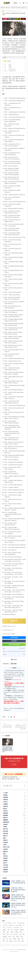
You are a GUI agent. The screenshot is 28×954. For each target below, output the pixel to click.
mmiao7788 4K (11, 925)
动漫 (8, 929)
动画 (11, 929)
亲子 (21, 927)
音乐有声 (14, 7)
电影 (10, 938)
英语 (7, 941)
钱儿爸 (15, 941)
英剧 (3, 941)
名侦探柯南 (22, 929)
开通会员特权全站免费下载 (14, 644)
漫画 (3, 938)
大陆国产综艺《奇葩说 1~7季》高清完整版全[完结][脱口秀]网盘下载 (18, 889)
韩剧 (19, 941)
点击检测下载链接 (14, 637)
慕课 (7, 934)
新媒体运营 (5, 936)
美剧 (22, 938)
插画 (20, 934)
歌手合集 (18, 7)
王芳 (7, 938)
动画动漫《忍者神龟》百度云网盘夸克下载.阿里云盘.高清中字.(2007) (18, 905)
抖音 (11, 934)
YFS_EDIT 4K (9, 927)
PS (23, 925)
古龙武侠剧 (16, 929)
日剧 (13, 936)
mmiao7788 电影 (18, 925)
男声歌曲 (14, 938)
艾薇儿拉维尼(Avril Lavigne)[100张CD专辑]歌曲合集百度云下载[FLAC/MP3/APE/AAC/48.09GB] (7, 749)
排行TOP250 (16, 934)
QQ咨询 (14, 659)
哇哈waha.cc (8, 7)
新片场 (9, 936)
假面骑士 (4, 929)
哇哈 (4, 949)
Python (4, 927)
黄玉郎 (23, 941)
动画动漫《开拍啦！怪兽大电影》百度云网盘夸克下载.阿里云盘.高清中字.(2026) (18, 912)
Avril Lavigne (6, 663)
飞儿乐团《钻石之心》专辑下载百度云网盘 (7, 726)
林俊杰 (22, 936)
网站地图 (19, 949)
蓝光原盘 (10, 941)
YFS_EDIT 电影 (16, 927)
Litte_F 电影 (5, 925)
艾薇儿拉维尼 (13, 663)
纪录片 (19, 938)
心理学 (4, 934)
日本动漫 (17, 936)
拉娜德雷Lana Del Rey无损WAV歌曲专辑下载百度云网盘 (20, 727)
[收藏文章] (8, 717)
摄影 (23, 934)
